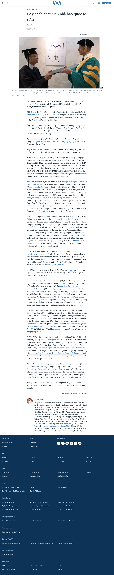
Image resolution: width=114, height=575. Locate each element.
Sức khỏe (89, 461)
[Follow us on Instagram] (71, 443)
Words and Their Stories (66, 506)
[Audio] (93, 3)
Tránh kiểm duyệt (8, 555)
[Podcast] (75, 443)
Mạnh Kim (5, 472)
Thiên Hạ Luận (63, 476)
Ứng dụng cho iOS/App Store (11, 543)
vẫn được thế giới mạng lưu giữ (72, 219)
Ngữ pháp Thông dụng (9, 506)
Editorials (61, 569)
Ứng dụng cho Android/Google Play (41, 543)
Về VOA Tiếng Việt (8, 521)
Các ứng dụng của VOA (66, 543)
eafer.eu (72, 270)
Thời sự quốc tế (35, 446)
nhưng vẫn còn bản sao (56, 339)
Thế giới (5, 461)
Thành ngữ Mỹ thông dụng (66, 502)
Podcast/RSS (6, 446)
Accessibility (34, 569)
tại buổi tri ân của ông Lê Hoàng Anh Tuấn (43, 114)
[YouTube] (99, 3)
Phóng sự (33, 487)
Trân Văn (89, 472)
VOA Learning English (65, 510)
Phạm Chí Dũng (35, 476)
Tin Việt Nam (34, 443)
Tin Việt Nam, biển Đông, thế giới (13, 491)
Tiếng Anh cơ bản (8, 502)
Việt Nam (5, 458)
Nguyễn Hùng (32, 25)
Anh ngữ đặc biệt (35, 510)
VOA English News (8, 569)
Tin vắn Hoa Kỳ (63, 487)
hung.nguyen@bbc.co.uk (55, 264)
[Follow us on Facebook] (58, 443)
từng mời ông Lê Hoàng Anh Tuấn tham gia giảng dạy (53, 141)
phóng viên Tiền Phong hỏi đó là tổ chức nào (48, 369)
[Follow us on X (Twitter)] (63, 443)
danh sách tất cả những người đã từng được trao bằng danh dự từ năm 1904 (57, 353)
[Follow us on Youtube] (67, 443)
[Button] (83, 34)
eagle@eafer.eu (42, 211)
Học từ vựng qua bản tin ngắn (39, 506)
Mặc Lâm (5, 476)
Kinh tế (60, 458)
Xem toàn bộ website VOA (11, 532)
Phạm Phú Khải (63, 472)
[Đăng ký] (79, 443)
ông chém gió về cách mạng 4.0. (41, 187)
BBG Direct (6, 566)
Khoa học (89, 458)
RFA (59, 566)
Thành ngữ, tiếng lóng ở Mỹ (39, 502)
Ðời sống (61, 461)
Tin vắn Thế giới (35, 491)
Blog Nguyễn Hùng (33, 9)
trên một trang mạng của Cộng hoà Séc (41, 326)
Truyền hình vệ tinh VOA (10, 487)
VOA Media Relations (37, 566)
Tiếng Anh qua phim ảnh (10, 510)
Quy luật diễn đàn (36, 521)
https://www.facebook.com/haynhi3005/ (56, 426)
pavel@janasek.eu (61, 289)
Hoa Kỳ (32, 461)
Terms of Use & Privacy (66, 521)
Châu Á (32, 458)
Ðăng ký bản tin (7, 443)
